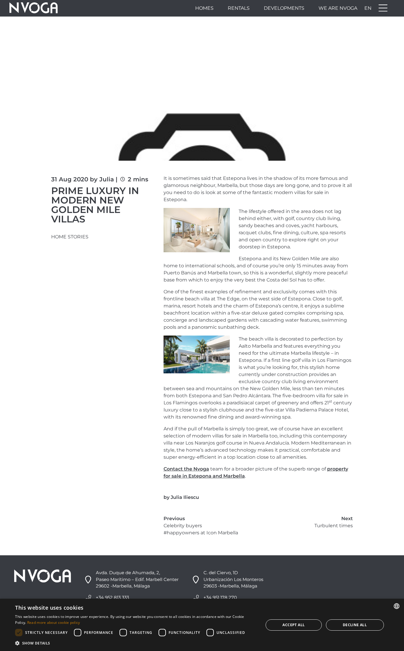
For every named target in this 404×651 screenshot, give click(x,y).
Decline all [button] (355, 624)
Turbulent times (333, 525)
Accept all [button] (293, 624)
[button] (135, 643)
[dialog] (202, 625)
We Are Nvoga (338, 8)
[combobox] (397, 606)
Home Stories (69, 237)
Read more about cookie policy (53, 622)
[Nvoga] (33, 8)
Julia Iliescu (185, 497)
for (167, 476)
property (337, 469)
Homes (204, 8)
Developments (284, 8)
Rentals (239, 8)
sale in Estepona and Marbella (207, 476)
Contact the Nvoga (186, 469)
